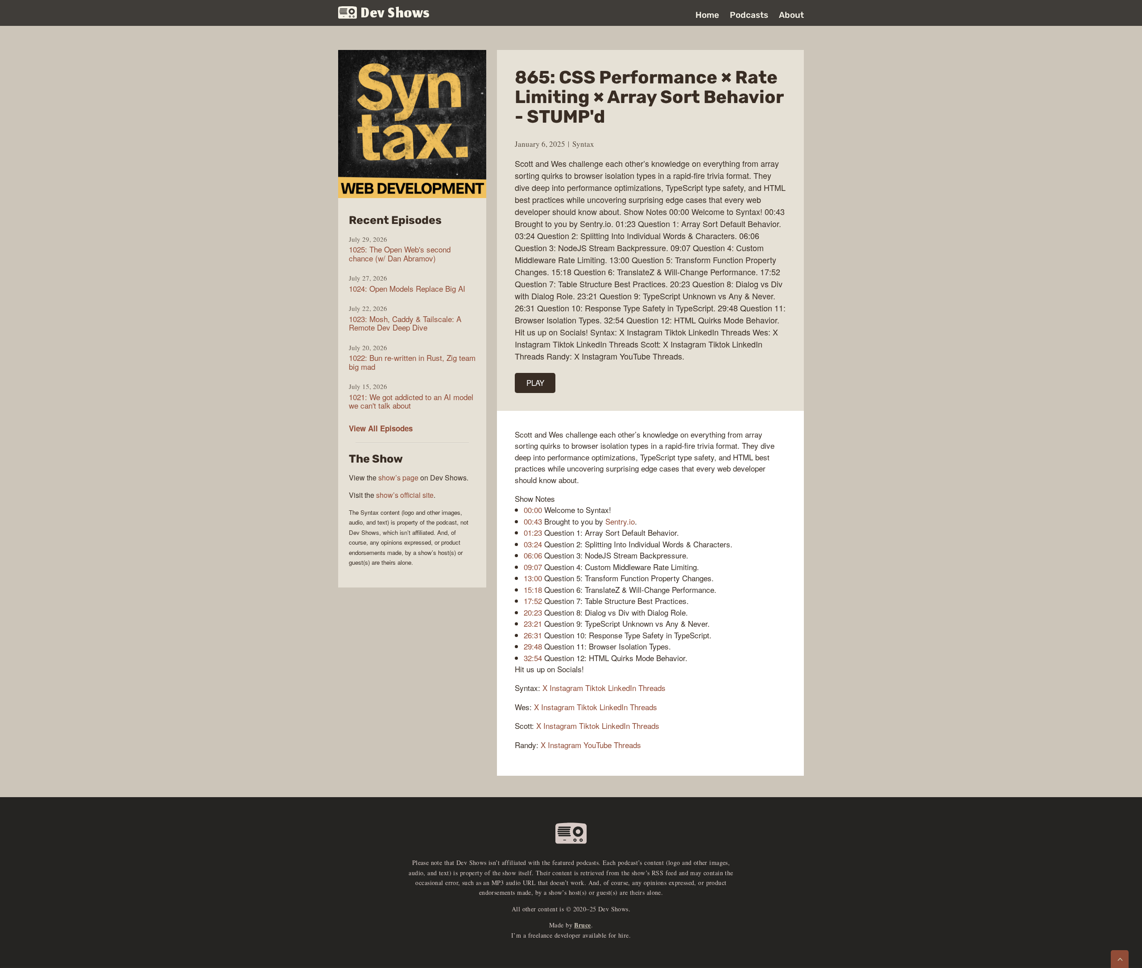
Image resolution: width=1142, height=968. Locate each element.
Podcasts (749, 15)
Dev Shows (395, 13)
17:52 (533, 600)
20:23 (533, 612)
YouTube (597, 744)
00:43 (533, 521)
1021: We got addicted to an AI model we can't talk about (411, 401)
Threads (652, 687)
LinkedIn (622, 687)
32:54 (533, 657)
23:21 (533, 623)
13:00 (533, 577)
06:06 (533, 555)
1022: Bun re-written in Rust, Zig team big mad (412, 362)
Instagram (566, 687)
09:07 (533, 566)
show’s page (398, 477)
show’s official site (405, 495)
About (791, 15)
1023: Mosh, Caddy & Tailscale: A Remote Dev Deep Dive (405, 323)
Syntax (583, 144)
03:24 (533, 544)
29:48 (533, 646)
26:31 (533, 635)
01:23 (533, 532)
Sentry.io (620, 521)
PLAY (535, 382)
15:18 (533, 589)
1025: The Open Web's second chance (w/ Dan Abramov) (400, 253)
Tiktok (595, 687)
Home (707, 15)
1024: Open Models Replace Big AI (407, 288)
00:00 (533, 509)
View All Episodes (381, 428)
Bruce (582, 925)
